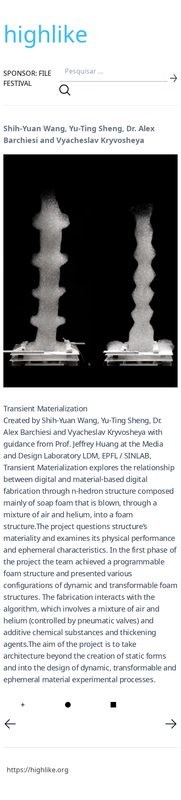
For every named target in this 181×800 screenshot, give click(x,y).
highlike (45, 33)
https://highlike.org (38, 769)
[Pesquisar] (65, 90)
